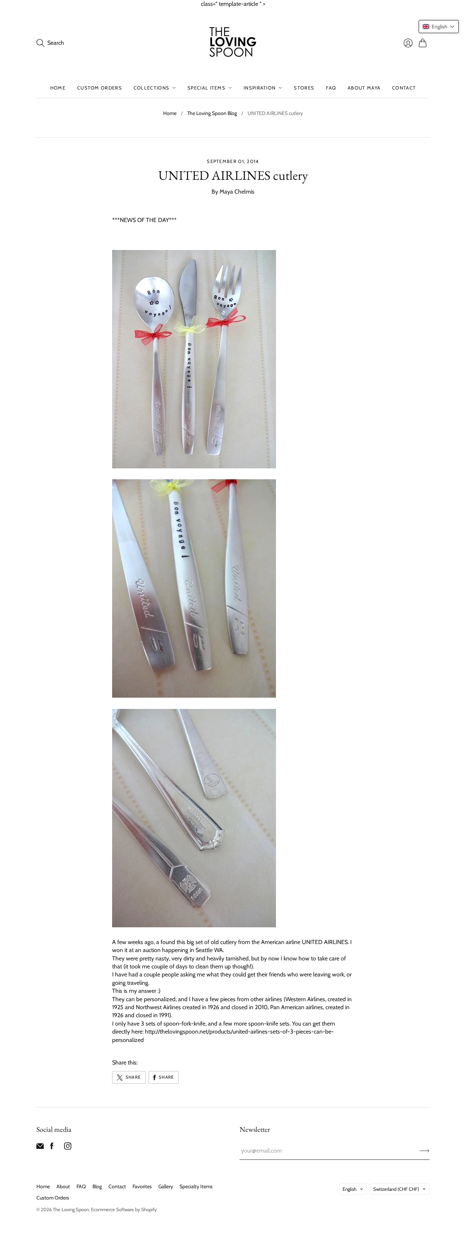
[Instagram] (67, 1147)
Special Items (206, 88)
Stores (304, 88)
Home (58, 88)
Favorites (142, 1186)
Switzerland (396, 1189)
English (349, 1189)
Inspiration (260, 88)
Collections (151, 88)
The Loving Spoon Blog (212, 113)
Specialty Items (196, 1186)
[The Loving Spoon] (233, 42)
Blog (97, 1186)
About (63, 1186)
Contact (404, 88)
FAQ (331, 88)
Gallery (165, 1186)
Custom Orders (99, 88)
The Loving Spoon (71, 1209)
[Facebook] (52, 1147)
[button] (438, 26)
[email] (40, 1147)
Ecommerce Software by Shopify (124, 1209)
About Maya (364, 88)
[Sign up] (425, 1150)
